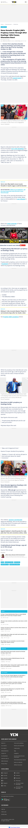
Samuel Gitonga (18, 40)
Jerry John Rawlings (17, 149)
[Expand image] (27, 106)
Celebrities (15, 24)
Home (2, 24)
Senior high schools (14, 564)
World (2, 685)
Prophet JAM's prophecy (11, 317)
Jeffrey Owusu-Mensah (7, 40)
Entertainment (8, 24)
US (1, 617)
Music (2, 637)
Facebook (5, 264)
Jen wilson (17, 562)
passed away (17, 78)
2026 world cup (4, 564)
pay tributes (21, 199)
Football (2, 644)
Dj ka (2, 562)
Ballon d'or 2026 (9, 562)
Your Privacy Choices (15, 827)
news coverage (12, 223)
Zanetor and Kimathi (15, 520)
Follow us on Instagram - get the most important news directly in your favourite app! (13, 191)
